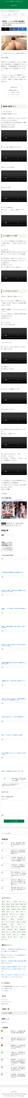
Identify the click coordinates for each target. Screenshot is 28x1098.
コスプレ (13, 525)
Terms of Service (17, 1095)
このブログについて (6, 1001)
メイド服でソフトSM (14, 92)
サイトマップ (4, 999)
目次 (12, 87)
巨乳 (18, 523)
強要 (8, 525)
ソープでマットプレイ (14, 94)
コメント (4, 799)
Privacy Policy (7, 1095)
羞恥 (22, 523)
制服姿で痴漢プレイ (14, 90)
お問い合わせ (4, 1003)
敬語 (9, 523)
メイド (13, 523)
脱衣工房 (3, 1022)
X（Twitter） (5, 990)
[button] (25, 833)
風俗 (4, 525)
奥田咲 (4, 523)
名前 (2, 815)
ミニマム (19, 525)
